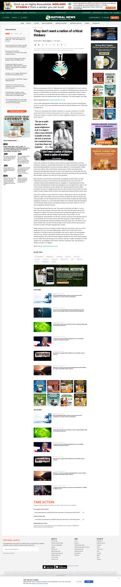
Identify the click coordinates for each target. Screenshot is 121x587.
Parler (98, 547)
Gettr (98, 551)
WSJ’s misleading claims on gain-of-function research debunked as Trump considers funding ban (67, 296)
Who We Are (54, 541)
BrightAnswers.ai (86, 12)
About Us (106, 12)
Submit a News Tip (55, 555)
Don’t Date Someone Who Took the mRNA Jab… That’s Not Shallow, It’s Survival (15, 39)
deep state (70, 48)
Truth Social (100, 549)
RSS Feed (76, 555)
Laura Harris (62, 336)
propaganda (64, 50)
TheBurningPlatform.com (57, 100)
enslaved (75, 48)
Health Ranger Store (79, 545)
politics (59, 50)
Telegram (99, 545)
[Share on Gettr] (61, 44)
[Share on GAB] (58, 44)
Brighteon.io (100, 541)
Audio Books (32, 12)
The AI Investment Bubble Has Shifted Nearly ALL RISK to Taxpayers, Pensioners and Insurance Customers (24, 170)
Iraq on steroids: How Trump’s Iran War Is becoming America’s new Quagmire (16, 45)
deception (63, 48)
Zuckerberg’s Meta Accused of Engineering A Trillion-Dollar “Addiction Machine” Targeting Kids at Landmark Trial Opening (16, 66)
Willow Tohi (62, 308)
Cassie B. (62, 293)
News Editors (47, 41)
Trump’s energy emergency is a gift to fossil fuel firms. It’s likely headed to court (70, 488)
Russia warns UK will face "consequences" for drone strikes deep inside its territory (16, 52)
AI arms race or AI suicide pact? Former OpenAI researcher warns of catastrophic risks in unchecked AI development (68, 310)
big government (41, 48)
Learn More (79, 581)
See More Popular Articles (17, 111)
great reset (37, 50)
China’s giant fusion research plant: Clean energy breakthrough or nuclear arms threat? (70, 324)
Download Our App (97, 12)
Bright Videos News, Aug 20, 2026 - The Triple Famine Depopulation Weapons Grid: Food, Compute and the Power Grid (10, 181)
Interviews (24, 12)
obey (49, 50)
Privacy (39, 572)
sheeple (71, 50)
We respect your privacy (8, 553)
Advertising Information (57, 553)
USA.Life (99, 559)
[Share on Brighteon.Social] (35, 44)
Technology (96, 23)
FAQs (111, 12)
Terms (43, 572)
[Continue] (37, 549)
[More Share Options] (65, 44)
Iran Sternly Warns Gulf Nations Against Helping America (16, 79)
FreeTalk (99, 553)
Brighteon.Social (101, 543)
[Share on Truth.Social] (54, 44)
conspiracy (57, 48)
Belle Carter (62, 365)
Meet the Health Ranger (57, 543)
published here (63, 574)
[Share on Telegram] (50, 44)
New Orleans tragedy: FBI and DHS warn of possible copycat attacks (69, 353)
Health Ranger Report (10, 140)
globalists (81, 48)
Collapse (40, 27)
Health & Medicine (47, 23)
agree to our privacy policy (40, 583)
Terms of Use (54, 559)
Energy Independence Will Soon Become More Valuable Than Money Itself (9, 169)
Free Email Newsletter (56, 545)
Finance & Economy (61, 23)
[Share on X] (47, 44)
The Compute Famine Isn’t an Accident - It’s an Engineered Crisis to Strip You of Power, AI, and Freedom (16, 101)
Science (87, 23)
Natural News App (78, 549)
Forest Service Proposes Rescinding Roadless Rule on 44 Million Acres (15, 59)
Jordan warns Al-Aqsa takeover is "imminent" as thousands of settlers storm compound (15, 86)
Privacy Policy (54, 557)
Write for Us (54, 549)
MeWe (98, 555)
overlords (53, 50)
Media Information (55, 551)
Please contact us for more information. (43, 527)
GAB (98, 557)
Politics (28, 23)
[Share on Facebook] (43, 44)
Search (117, 12)
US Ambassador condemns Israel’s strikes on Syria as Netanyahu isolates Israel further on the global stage (15, 93)
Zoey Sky (62, 351)
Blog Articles (77, 553)
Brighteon (9, 12)
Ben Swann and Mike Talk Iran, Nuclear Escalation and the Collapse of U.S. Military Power (10, 158)
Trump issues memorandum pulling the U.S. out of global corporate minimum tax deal (68, 339)
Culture (36, 23)
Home (3, 12)
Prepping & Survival (76, 23)
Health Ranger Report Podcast (81, 547)
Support (53, 547)
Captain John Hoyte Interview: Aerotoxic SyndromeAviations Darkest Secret (22, 180)
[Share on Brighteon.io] (39, 44)
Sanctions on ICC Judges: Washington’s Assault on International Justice (16, 73)
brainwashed (50, 48)
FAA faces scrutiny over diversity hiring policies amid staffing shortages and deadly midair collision (69, 368)
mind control (43, 50)
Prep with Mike (17, 12)
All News (76, 543)
